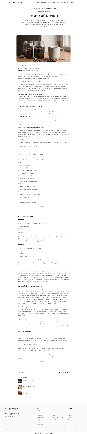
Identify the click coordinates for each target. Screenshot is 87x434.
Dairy (54, 415)
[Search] (77, 2)
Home (38, 2)
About (69, 410)
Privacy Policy (71, 419)
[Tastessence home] (16, 3)
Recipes (38, 422)
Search (69, 417)
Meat (58, 2)
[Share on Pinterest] (64, 372)
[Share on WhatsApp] (66, 372)
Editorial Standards (72, 412)
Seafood (54, 422)
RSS (82, 429)
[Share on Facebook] (59, 372)
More (72, 2)
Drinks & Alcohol (51, 2)
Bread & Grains (40, 415)
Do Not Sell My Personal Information (44, 433)
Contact (70, 415)
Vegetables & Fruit (40, 424)
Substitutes (43, 2)
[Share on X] (61, 372)
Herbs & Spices (56, 419)
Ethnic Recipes (40, 417)
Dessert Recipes (64, 2)
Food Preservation (40, 419)
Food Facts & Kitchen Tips (40, 8)
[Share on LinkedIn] (68, 372)
